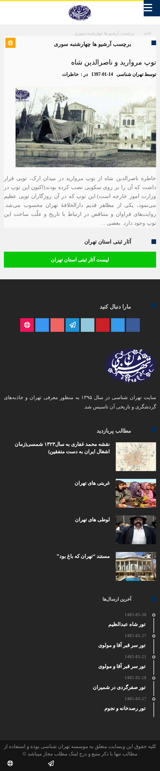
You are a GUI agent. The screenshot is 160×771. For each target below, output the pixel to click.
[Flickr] (72, 325)
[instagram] (42, 325)
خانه (147, 33)
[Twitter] (118, 325)
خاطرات (70, 74)
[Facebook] (133, 325)
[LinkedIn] (87, 325)
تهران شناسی (130, 74)
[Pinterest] (103, 325)
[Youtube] (57, 325)
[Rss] (27, 325)
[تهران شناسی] (80, 5)
